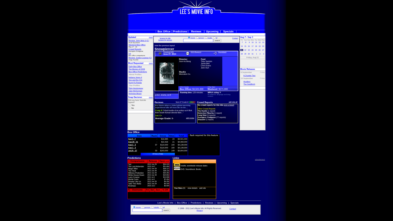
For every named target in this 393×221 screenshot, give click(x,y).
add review (190, 118)
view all (234, 102)
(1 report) (206, 111)
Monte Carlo (133, 179)
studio (210, 38)
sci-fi (169, 95)
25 (256, 50)
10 (252, 42)
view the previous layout (165, 46)
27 (263, 50)
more (151, 37)
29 (245, 54)
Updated (132, 37)
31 (252, 54)
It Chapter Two (249, 76)
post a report (229, 105)
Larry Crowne (134, 177)
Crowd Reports (135, 49)
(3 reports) (207, 115)
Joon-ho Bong (185, 61)
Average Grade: (163, 118)
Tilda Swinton (206, 61)
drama (163, 95)
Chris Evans (206, 66)
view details (192, 188)
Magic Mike (133, 169)
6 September (246, 72)
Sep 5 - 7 (132, 139)
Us (130, 53)
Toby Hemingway (136, 88)
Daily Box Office (135, 67)
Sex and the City (135, 80)
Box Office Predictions (138, 72)
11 (256, 42)
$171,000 (223, 89)
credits (183, 166)
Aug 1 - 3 (132, 145)
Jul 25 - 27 (132, 151)
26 (259, 50)
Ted (129, 164)
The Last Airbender (136, 166)
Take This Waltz (134, 184)
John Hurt (205, 68)
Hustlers (246, 82)
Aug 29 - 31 (133, 142)
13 (263, 42)
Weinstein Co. (185, 74)
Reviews (196, 31)
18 (256, 46)
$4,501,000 (197, 89)
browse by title (165, 38)
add (230, 102)
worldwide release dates (197, 166)
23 (248, 50)
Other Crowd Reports (206, 109)
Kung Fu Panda (135, 83)
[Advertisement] (196, 22)
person (201, 38)
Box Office (164, 31)
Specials (228, 31)
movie (193, 38)
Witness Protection (136, 173)
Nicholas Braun (135, 94)
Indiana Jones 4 (135, 77)
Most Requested (135, 63)
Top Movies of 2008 (137, 69)
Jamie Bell (205, 63)
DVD (183, 169)
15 (245, 46)
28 (241, 54)
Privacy (200, 210)
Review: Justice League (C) (140, 58)
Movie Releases (247, 69)
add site (202, 188)
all (216, 38)
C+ (158, 115)
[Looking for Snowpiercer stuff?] (177, 169)
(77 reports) (212, 117)
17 (252, 46)
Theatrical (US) (168, 52)
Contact (235, 38)
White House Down (136, 175)
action (157, 95)
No (132, 108)
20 (263, 46)
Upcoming (212, 31)
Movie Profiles (135, 75)
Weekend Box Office (137, 45)
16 (248, 46)
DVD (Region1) (196, 52)
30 (248, 54)
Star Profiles (134, 85)
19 (259, 46)
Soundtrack (222, 52)
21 (241, 50)
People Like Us (134, 181)
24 (252, 50)
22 (245, 50)
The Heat (132, 171)
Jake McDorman (135, 91)
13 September (247, 78)
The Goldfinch (249, 84)
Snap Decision (135, 97)
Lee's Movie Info (165, 203)
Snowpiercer (164, 49)
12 (259, 42)
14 (241, 46)
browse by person (165, 40)
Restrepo (132, 186)
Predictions (180, 31)
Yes (132, 105)
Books (198, 169)
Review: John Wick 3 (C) (139, 41)
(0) (179, 188)
